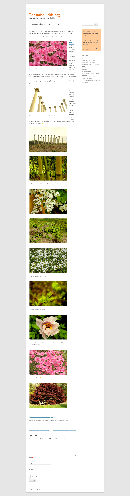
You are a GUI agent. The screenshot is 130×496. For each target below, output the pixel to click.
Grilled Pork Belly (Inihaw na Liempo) (39, 430)
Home (30, 9)
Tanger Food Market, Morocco (89, 58)
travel (41, 420)
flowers (56, 420)
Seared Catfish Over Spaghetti (89, 62)
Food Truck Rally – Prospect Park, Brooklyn (64, 430)
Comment (32, 441)
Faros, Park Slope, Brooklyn (88, 67)
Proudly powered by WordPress (35, 489)
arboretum (50, 420)
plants (60, 420)
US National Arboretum (71, 42)
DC (54, 420)
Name (31, 457)
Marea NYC (84, 69)
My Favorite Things (55, 9)
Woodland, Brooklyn (86, 71)
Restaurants (44, 9)
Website (31, 469)
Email (31, 463)
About (65, 9)
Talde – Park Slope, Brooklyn (88, 60)
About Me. (85, 44)
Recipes (36, 9)
